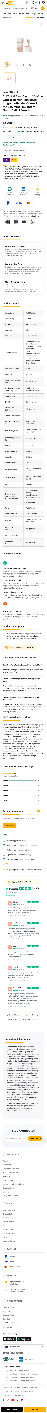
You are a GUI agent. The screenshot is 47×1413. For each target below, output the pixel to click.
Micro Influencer (9, 1192)
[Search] (43, 8)
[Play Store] (24, 1340)
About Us (6, 1161)
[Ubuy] (9, 2)
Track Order (8, 1180)
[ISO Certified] (25, 1359)
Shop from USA (10, 1371)
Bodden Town (8, 1315)
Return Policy (8, 1222)
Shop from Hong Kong (29, 1374)
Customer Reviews (10, 1218)
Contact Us (7, 1165)
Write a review (9, 826)
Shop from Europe (28, 1381)
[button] (29, 2)
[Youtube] (13, 1400)
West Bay (7, 1311)
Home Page (7, 14)
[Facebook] (5, 1400)
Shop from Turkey (11, 1381)
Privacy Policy (28, 1392)
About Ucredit (8, 1229)
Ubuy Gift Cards (9, 1233)
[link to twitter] (30, 65)
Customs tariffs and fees (13, 1184)
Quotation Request (11, 1169)
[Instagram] (9, 1400)
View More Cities (10, 1323)
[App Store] (10, 1340)
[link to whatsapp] (17, 65)
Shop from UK (24, 1371)
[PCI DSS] (8, 1359)
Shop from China (27, 1377)
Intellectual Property (11, 1172)
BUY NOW (35, 1409)
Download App (9, 1210)
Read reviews (11, 896)
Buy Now (35, 216)
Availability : (8, 131)
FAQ (4, 1225)
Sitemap (6, 1176)
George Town (8, 1307)
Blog (5, 1237)
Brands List (7, 1214)
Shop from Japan (11, 1374)
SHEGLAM (7, 17)
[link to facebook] (23, 65)
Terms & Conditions (12, 1392)
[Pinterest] (23, 1400)
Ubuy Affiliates (9, 1241)
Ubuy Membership (10, 1196)
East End (6, 1319)
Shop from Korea (11, 1377)
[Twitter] (18, 1400)
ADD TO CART (12, 1409)
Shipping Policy (9, 1188)
